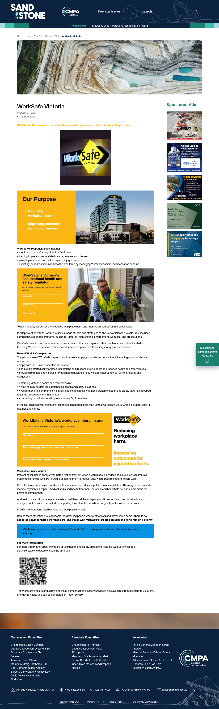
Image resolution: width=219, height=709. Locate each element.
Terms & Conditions (116, 702)
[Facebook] (200, 690)
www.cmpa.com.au (75, 689)
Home (20, 36)
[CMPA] (193, 658)
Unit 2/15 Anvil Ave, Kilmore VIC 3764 (35, 689)
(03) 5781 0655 (102, 689)
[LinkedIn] (206, 690)
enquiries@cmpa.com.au (174, 689)
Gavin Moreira (28, 116)
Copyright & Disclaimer (69, 702)
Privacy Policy (93, 702)
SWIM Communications (149, 702)
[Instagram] (194, 690)
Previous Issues (109, 11)
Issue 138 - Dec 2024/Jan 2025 (42, 36)
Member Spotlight (120, 26)
